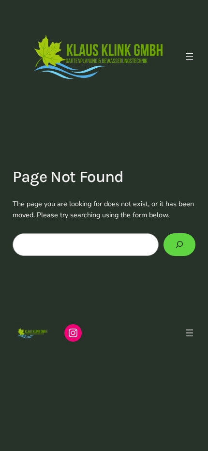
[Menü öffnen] (189, 56)
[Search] (179, 244)
